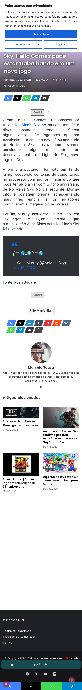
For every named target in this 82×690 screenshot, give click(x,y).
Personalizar (22, 44)
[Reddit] (56, 323)
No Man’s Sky (27, 125)
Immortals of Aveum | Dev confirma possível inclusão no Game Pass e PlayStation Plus (60, 436)
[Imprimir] (37, 330)
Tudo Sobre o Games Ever (19, 636)
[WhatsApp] (25, 98)
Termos (7, 642)
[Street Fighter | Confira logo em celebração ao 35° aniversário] (21, 464)
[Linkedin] (28, 323)
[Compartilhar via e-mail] (43, 98)
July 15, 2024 (23, 268)
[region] (41, 26)
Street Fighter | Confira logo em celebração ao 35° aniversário (19, 483)
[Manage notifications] (72, 680)
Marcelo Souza (17, 79)
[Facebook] (7, 98)
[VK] (65, 323)
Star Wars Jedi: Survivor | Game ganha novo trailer (20, 423)
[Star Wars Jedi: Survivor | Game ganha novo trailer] (21, 412)
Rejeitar (60, 44)
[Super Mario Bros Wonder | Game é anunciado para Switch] (61, 463)
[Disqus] (41, 551)
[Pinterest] (47, 323)
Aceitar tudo (41, 34)
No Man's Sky (41, 310)
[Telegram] (34, 98)
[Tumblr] (37, 323)
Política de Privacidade (17, 630)
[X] (16, 98)
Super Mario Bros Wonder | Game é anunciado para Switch (60, 480)
